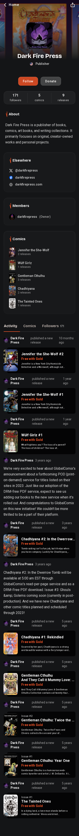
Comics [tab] (29, 326)
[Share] (72, 5)
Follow (28, 81)
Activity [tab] (10, 326)
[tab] (53, 326)
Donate (50, 81)
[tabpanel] (39, 577)
